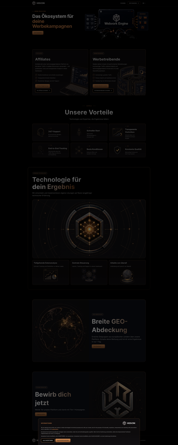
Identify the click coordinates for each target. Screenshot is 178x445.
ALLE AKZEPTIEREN (48, 440)
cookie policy (55, 429)
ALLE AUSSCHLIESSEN (63, 440)
